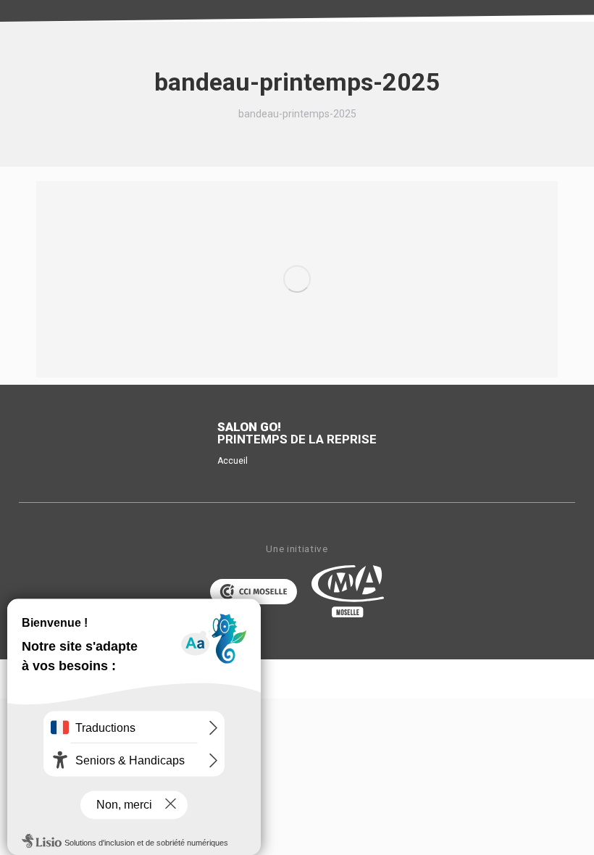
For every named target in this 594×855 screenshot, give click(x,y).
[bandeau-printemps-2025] (297, 279)
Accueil (232, 461)
